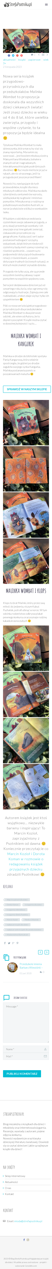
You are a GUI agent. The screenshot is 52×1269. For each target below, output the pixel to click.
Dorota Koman (12, 905)
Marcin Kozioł (12, 920)
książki (22, 59)
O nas (8, 1188)
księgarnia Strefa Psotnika (17, 915)
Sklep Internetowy (15, 1176)
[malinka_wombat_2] (26, 422)
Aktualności (11, 1182)
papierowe (34, 59)
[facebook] (24, 1240)
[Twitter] (13, 55)
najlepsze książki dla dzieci (17, 925)
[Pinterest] (21, 55)
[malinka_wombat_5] (26, 561)
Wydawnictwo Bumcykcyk (17, 935)
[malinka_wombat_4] (26, 515)
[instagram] (28, 1240)
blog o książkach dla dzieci (17, 900)
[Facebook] (9, 55)
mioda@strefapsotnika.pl (28, 1221)
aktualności (9, 59)
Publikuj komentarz (22, 1073)
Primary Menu (46, 4)
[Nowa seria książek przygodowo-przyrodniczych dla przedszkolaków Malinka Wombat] (26, 648)
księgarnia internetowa (16, 910)
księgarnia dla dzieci (33, 905)
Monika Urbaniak (32, 920)
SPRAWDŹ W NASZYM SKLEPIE (27, 389)
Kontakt (9, 1194)
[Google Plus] (17, 55)
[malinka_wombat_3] (26, 469)
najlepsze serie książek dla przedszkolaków (24, 930)
